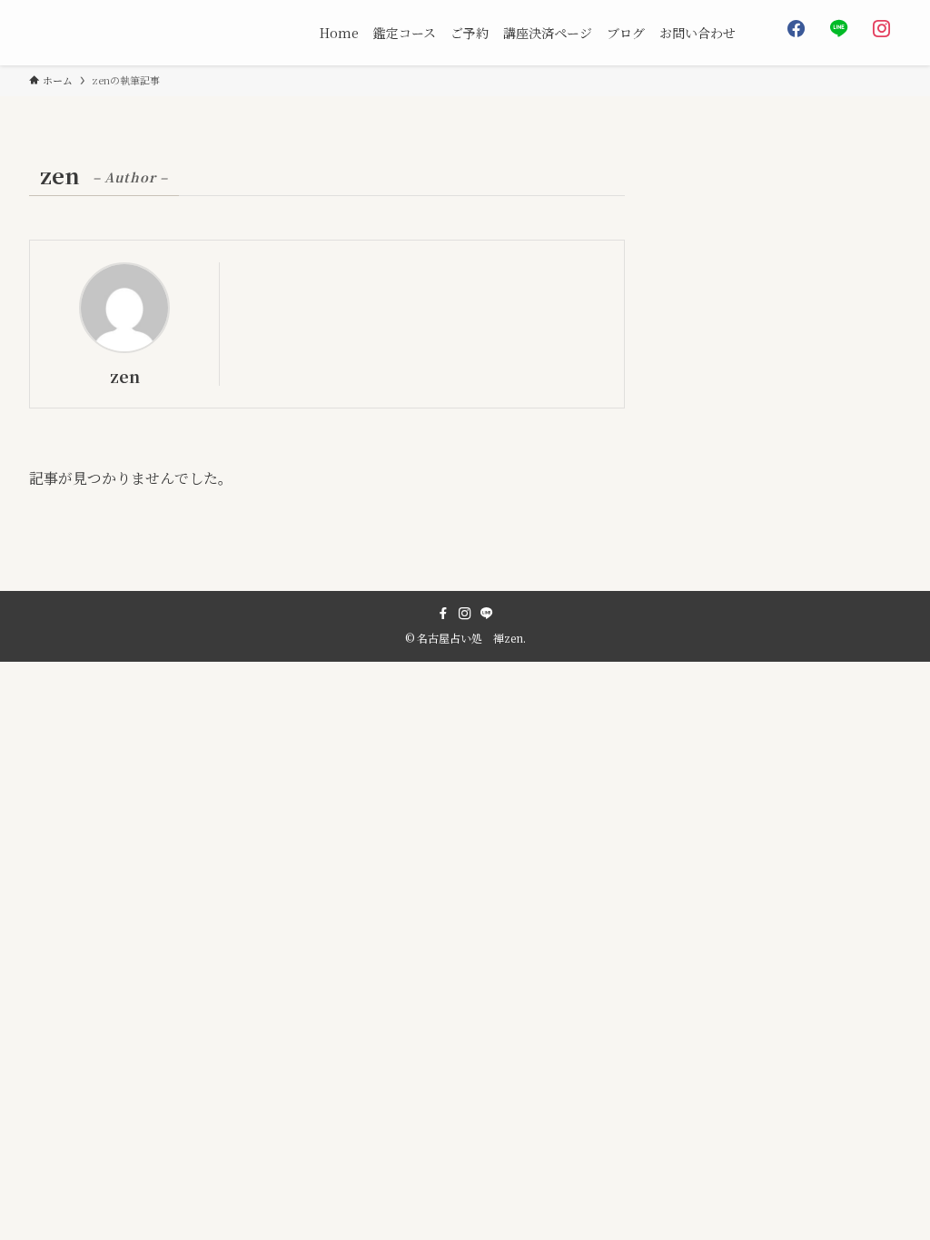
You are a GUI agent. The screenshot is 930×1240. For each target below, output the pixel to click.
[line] (487, 613)
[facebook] (443, 613)
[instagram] (465, 613)
